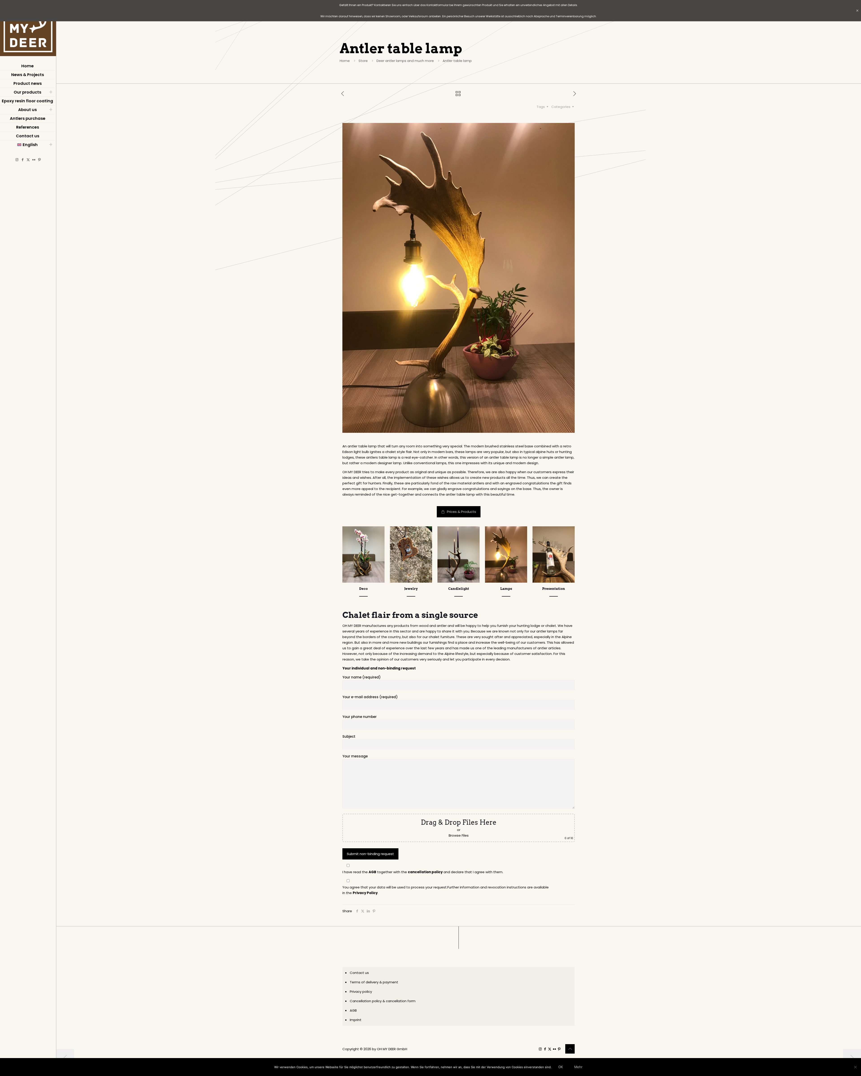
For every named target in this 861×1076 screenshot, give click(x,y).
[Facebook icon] (22, 159)
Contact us (359, 972)
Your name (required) (361, 677)
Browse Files (459, 835)
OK (560, 1067)
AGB (372, 872)
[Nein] (855, 1067)
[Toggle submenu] (50, 92)
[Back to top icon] (570, 1049)
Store (363, 60)
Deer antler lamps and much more (405, 60)
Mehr (578, 1067)
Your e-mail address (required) (370, 697)
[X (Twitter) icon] (28, 159)
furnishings (438, 642)
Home (345, 60)
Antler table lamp (457, 60)
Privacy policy (361, 991)
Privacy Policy (365, 892)
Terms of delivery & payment (374, 982)
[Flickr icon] (33, 159)
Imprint (355, 1019)
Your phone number (359, 716)
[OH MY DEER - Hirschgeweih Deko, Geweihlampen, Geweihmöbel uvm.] (28, 29)
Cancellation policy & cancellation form (382, 1001)
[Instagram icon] (17, 159)
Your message (355, 756)
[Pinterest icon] (39, 159)
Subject (348, 736)
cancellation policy (425, 872)
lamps (470, 451)
